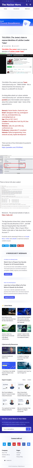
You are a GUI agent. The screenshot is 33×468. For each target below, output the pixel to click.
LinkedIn (14, 238)
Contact (3, 456)
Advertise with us (6, 454)
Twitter (7, 238)
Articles (29, 379)
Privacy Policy (19, 456)
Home (5, 8)
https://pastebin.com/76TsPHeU (12, 147)
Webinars (27, 8)
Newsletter (16, 8)
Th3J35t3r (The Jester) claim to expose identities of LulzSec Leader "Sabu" (15, 40)
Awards (18, 454)
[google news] (28, 444)
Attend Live (8, 274)
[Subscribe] (28, 429)
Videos (24, 379)
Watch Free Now (9, 297)
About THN (4, 452)
